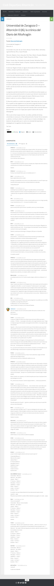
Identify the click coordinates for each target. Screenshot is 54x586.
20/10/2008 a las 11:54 (20, 171)
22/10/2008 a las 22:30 (21, 308)
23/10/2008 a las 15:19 (26, 474)
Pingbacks (23, 143)
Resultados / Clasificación (14, 11)
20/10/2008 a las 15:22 (19, 223)
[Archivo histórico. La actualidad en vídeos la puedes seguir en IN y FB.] (25, 583)
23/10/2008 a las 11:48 (19, 407)
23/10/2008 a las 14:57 (20, 452)
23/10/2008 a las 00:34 (19, 317)
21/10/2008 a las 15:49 (20, 257)
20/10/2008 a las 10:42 (20, 147)
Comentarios (13, 143)
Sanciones (44, 11)
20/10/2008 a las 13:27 (18, 198)
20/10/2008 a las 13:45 (20, 205)
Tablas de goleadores (35, 11)
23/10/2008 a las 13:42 (21, 432)
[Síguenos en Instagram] (16, 583)
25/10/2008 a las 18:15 (20, 545)
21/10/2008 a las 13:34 (19, 234)
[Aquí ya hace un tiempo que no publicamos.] (21, 583)
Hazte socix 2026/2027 (13, 15)
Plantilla (5, 11)
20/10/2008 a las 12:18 (19, 176)
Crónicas (8, 19)
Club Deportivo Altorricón (18, 5)
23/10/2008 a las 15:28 (19, 499)
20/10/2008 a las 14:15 (19, 210)
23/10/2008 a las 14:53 (19, 438)
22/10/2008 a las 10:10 (22, 275)
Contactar (23, 15)
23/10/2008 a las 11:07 (19, 384)
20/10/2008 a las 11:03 (19, 161)
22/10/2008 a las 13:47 (21, 282)
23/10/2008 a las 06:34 (19, 353)
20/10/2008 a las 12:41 (20, 188)
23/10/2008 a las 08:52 (20, 361)
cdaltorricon (13, 308)
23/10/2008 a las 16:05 (19, 522)
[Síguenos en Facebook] (18, 583)
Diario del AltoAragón (16, 41)
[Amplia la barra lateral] (2, 19)
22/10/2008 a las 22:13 (18, 298)
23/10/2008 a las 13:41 (21, 420)
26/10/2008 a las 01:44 (22, 565)
